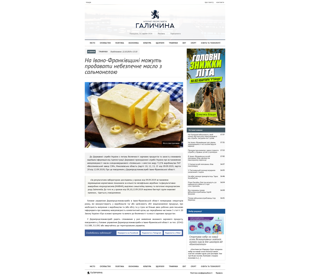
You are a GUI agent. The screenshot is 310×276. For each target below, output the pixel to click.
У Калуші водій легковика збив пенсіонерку (200, 165)
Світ (184, 43)
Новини (91, 51)
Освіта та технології (210, 43)
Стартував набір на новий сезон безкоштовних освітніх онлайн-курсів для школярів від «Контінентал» (205, 240)
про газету (209, 2)
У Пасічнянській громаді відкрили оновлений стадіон (201, 171)
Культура (147, 43)
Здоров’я (160, 43)
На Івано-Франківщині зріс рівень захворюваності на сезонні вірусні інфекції (202, 144)
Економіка (134, 43)
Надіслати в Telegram (151, 233)
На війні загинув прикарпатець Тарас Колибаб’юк (203, 177)
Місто (92, 43)
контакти (220, 2)
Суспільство (105, 43)
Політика (119, 43)
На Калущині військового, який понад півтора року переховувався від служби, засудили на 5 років (202, 136)
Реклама (161, 33)
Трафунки (173, 43)
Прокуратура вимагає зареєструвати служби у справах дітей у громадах (203, 151)
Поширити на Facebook (128, 233)
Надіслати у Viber (173, 233)
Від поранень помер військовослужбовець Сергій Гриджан (199, 192)
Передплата (175, 33)
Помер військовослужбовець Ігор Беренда (202, 199)
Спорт (193, 43)
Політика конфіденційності (201, 273)
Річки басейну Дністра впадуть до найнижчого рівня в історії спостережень (202, 184)
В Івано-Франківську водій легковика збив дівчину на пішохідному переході (199, 158)
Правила (219, 273)
